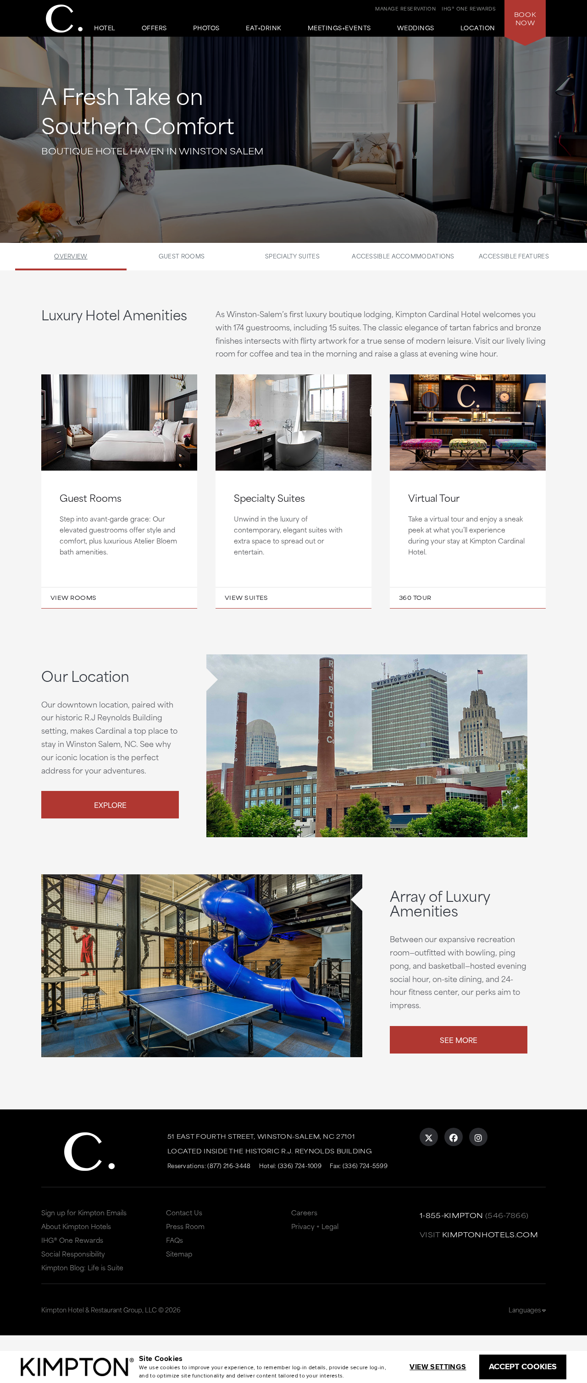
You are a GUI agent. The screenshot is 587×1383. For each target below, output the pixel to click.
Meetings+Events (339, 28)
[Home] (64, 19)
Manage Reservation (405, 8)
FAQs (174, 1240)
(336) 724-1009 (299, 1165)
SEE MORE (458, 1039)
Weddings (415, 28)
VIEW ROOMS (73, 597)
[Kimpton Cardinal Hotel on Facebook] (453, 1137)
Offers (154, 28)
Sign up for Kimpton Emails (84, 1212)
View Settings (438, 1366)
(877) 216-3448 (228, 1165)
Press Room (185, 1226)
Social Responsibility (73, 1253)
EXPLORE (110, 804)
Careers (304, 1212)
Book (525, 18)
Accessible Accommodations (403, 255)
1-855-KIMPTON (451, 1215)
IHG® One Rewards (72, 1240)
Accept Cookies (523, 1366)
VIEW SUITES (246, 597)
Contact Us (184, 1212)
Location (477, 28)
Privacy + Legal (314, 1226)
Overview (70, 255)
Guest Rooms (182, 255)
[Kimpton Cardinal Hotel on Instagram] (478, 1137)
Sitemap (179, 1253)
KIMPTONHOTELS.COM (490, 1234)
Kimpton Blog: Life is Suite (82, 1267)
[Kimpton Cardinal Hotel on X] (429, 1137)
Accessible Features (514, 255)
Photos (206, 28)
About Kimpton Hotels (76, 1226)
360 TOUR (415, 597)
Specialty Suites (292, 255)
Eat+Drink (264, 28)
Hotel (105, 28)
